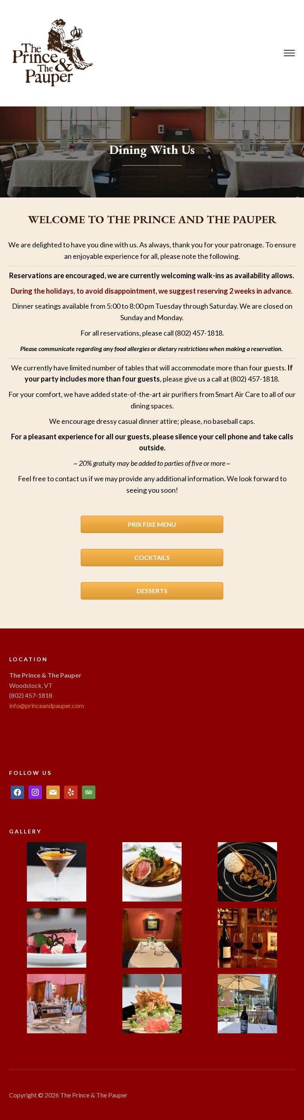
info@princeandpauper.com (46, 705)
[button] (56, 875)
